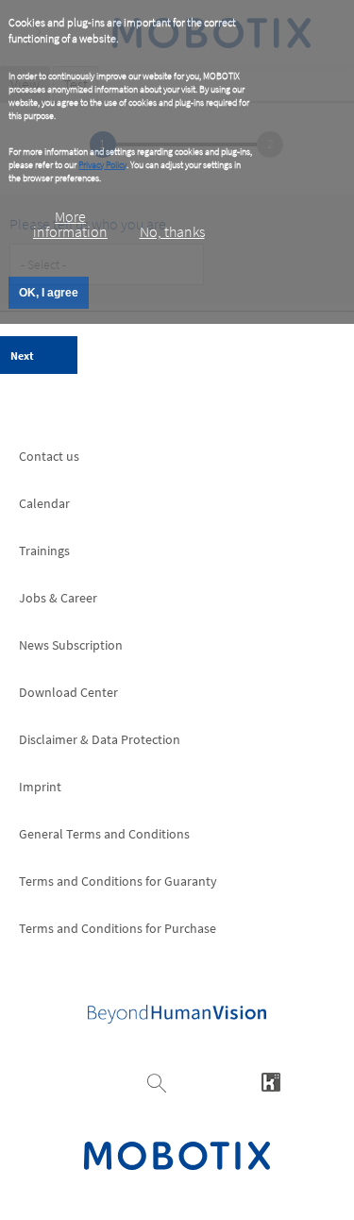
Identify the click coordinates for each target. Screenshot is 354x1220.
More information (70, 224)
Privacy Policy (102, 165)
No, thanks (172, 231)
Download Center (68, 692)
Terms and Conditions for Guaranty (118, 881)
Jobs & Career (58, 597)
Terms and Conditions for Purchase (117, 928)
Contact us (49, 456)
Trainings (44, 550)
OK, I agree (48, 292)
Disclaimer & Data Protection (99, 739)
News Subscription (71, 644)
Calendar (44, 503)
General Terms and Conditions (104, 833)
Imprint (40, 786)
